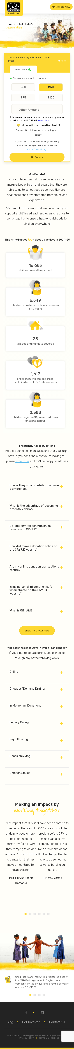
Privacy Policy (26, 1038)
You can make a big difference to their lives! (29, 59)
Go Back (61, 58)
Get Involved (31, 1022)
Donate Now (63, 6)
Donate (39, 157)
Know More (43, 120)
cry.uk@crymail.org (36, 149)
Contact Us (57, 1022)
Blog (10, 1022)
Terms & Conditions (49, 1038)
